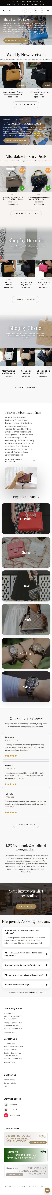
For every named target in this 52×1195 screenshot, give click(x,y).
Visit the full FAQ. (36, 992)
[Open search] (42, 10)
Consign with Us (10, 1083)
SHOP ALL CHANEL (25, 388)
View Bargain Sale (14, 140)
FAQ (5, 1086)
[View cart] (36, 10)
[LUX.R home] (7, 11)
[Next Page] (49, 80)
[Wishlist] (30, 10)
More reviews (26, 825)
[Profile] (24, 10)
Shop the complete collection (13, 460)
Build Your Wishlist (15, 37)
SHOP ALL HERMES (25, 299)
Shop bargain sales (26, 214)
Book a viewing (9, 1080)
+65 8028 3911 (24, 2)
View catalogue (26, 105)
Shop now (26, 907)
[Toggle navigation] (48, 10)
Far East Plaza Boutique (19, 4)
